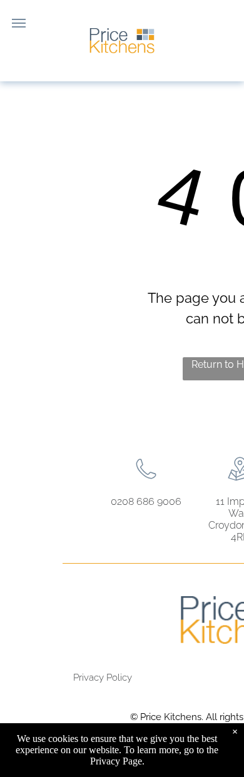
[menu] (18, 23)
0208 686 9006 (146, 501)
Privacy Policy (102, 677)
